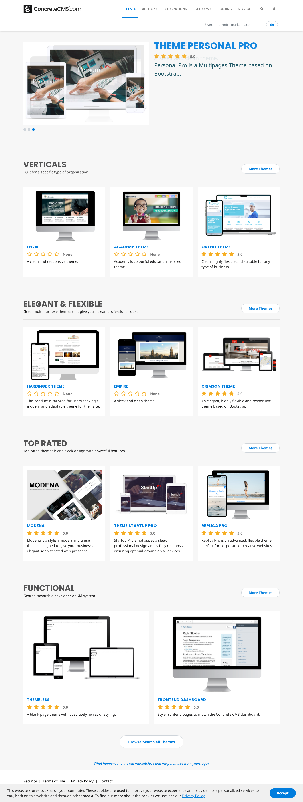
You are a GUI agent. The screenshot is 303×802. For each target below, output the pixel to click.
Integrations (175, 9)
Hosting (224, 9)
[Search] (262, 9)
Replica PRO (214, 525)
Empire (121, 386)
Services (245, 9)
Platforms (202, 9)
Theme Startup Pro (135, 525)
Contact (106, 781)
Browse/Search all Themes (151, 741)
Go (272, 24)
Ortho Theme (216, 247)
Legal (33, 247)
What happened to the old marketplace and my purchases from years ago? (151, 763)
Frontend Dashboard (182, 699)
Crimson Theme (218, 386)
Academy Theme (131, 247)
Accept (283, 793)
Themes (130, 9)
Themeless (38, 699)
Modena (36, 525)
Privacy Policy (82, 781)
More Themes (260, 168)
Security (30, 781)
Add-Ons (150, 9)
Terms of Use (54, 781)
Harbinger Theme (46, 386)
